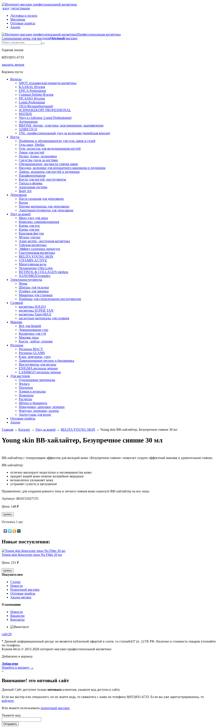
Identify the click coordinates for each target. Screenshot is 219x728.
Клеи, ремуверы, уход (35, 357)
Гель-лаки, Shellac (32, 144)
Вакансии (17, 615)
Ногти (14, 137)
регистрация (21, 8)
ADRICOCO (28, 129)
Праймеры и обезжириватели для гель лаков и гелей (57, 141)
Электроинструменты (26, 279)
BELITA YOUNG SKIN (36, 256)
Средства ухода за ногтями (38, 160)
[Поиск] (43, 43)
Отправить (10, 724)
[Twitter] (10, 531)
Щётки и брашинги (33, 403)
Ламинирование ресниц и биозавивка (46, 360)
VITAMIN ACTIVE (33, 260)
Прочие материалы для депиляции (44, 206)
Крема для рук (29, 225)
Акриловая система (33, 187)
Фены (23, 283)
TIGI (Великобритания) (36, 106)
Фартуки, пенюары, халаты (39, 411)
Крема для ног (29, 229)
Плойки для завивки (34, 291)
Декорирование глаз (33, 330)
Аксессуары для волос (35, 414)
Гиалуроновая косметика (37, 252)
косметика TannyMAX (35, 314)
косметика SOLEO (32, 306)
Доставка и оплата (23, 15)
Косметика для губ (32, 333)
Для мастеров (20, 376)
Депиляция (18, 195)
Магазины (17, 19)
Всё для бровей (30, 326)
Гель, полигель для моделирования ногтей (50, 148)
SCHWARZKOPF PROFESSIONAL (45, 110)
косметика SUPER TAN (36, 310)
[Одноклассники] (14, 531)
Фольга (24, 384)
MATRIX (25, 114)
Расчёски (25, 399)
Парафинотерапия (32, 175)
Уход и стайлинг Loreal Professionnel (45, 118)
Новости (16, 585)
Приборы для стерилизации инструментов (50, 299)
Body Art (25, 191)
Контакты (17, 619)
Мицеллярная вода (32, 264)
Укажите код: (11, 715)
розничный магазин (55, 708)
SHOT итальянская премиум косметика (47, 83)
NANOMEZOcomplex (34, 276)
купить (7, 514)
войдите (8, 701)
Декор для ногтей (31, 152)
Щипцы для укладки (34, 287)
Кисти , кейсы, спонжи (36, 341)
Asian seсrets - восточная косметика (44, 241)
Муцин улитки (29, 237)
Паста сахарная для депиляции (41, 198)
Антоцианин (28, 121)
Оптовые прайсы (22, 23)
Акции (15, 27)
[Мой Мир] (19, 531)
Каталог (24, 429)
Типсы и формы (30, 183)
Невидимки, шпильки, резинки (42, 407)
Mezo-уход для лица (33, 218)
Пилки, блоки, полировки (38, 156)
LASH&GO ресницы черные (40, 372)
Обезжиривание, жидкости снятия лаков (48, 164)
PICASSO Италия (32, 98)
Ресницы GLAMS (32, 353)
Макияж (16, 322)
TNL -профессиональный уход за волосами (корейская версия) (64, 133)
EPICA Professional (32, 91)
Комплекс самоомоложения (39, 222)
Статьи (15, 582)
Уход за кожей (20, 214)
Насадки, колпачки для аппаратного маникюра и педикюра (62, 168)
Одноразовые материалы (37, 380)
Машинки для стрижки (36, 295)
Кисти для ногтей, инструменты (42, 179)
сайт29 (7, 634)
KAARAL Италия (32, 87)
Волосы (16, 79)
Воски (23, 202)
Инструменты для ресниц (37, 364)
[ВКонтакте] (5, 531)
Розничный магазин (25, 589)
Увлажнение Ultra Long (36, 268)
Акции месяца (20, 597)
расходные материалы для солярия (44, 318)
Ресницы (16, 345)
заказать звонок (13, 64)
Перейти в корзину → (18, 665)
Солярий (16, 303)
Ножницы (26, 395)
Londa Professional (32, 102)
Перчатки (26, 387)
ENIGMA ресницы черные (38, 368)
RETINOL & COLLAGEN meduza (43, 272)
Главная (7, 429)
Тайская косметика (32, 245)
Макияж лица (29, 337)
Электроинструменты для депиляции (46, 210)
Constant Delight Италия (36, 94)
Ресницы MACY (31, 349)
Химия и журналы (32, 391)
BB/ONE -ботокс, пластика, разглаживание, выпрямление (61, 125)
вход (6, 8)
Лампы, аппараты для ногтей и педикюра (49, 171)
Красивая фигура (31, 233)
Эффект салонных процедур (39, 249)
